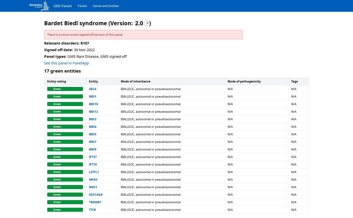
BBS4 (92, 127)
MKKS (93, 179)
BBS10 (93, 104)
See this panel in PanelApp (66, 63)
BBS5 (92, 134)
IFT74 (93, 164)
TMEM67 (95, 202)
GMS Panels (63, 6)
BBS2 (92, 119)
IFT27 (93, 157)
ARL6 (92, 89)
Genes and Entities (106, 6)
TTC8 (92, 210)
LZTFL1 (94, 172)
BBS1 (92, 96)
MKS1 (93, 187)
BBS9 (92, 149)
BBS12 (93, 112)
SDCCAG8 (95, 195)
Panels (82, 6)
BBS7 (92, 142)
